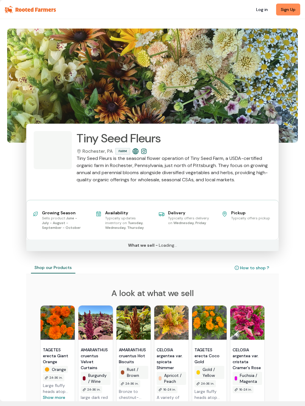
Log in (262, 9)
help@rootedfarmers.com (234, 228)
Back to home (152, 235)
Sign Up (288, 9)
